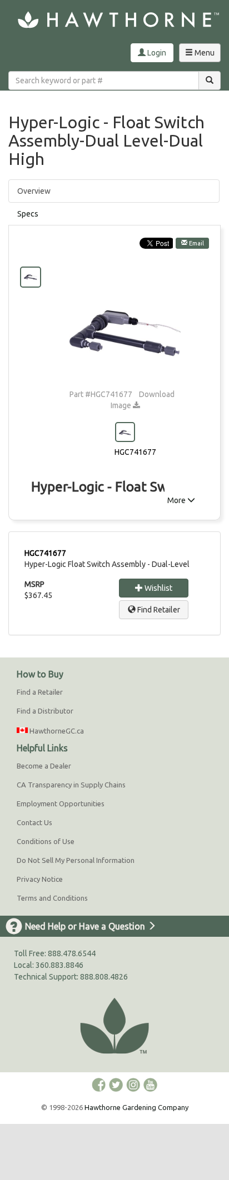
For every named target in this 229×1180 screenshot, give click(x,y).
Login (156, 52)
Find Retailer (158, 609)
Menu (202, 55)
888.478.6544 (72, 953)
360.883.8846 (59, 965)
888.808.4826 (104, 976)
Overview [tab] (34, 191)
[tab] (114, 213)
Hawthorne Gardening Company (136, 1107)
